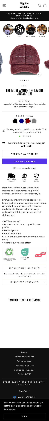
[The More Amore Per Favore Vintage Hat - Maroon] (12, 339)
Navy (21, 121)
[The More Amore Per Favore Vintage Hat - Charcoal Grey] (15, 339)
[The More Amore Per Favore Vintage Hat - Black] (6, 339)
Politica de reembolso (24, 356)
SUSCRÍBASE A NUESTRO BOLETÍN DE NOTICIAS (24, 383)
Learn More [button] (9, 409)
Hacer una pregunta (24, 282)
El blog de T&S (24, 374)
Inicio (23, 85)
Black (15, 121)
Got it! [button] (25, 416)
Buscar (24, 352)
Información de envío (24, 268)
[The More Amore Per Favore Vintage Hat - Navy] (9, 339)
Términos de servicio (24, 365)
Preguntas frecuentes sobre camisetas (24, 275)
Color (24, 116)
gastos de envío (29, 104)
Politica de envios (24, 361)
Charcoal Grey (34, 121)
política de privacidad (24, 370)
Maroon (27, 121)
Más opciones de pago (24, 168)
